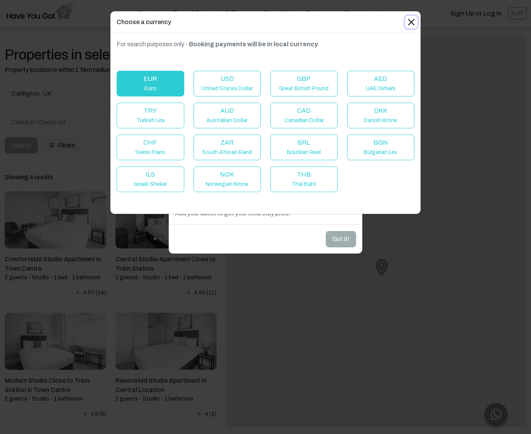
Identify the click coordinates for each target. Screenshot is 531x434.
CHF (150, 147)
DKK (380, 115)
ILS (150, 179)
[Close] (411, 22)
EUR (150, 83)
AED (380, 83)
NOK (227, 179)
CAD (304, 115)
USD (227, 83)
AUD (227, 115)
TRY (150, 115)
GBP (303, 83)
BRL (304, 147)
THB (304, 179)
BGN (380, 147)
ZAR (227, 147)
